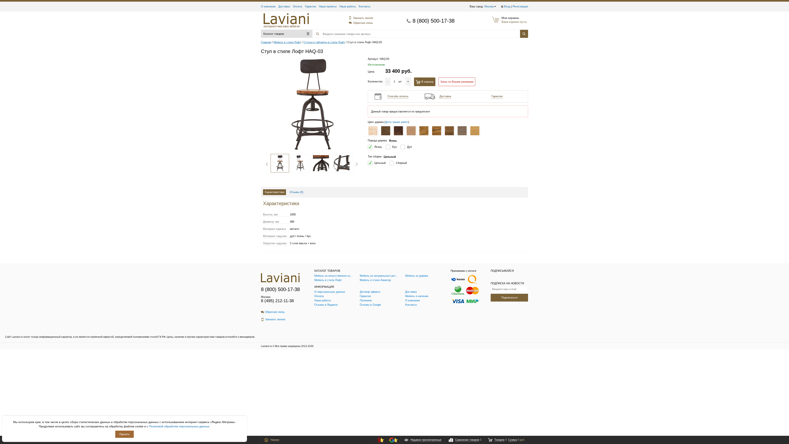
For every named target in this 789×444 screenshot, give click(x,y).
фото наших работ (396, 122)
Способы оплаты (398, 96)
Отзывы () (296, 192)
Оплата (297, 6)
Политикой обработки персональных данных (179, 426)
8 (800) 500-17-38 (433, 21)
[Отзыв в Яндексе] (379, 440)
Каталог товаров (273, 33)
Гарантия (497, 96)
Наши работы (347, 6)
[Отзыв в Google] (393, 440)
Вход (507, 6)
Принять (124, 434)
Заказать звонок (363, 18)
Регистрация (520, 6)
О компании (268, 6)
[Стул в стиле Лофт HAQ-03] (312, 104)
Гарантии (310, 6)
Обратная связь (363, 22)
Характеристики (274, 192)
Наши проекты (328, 6)
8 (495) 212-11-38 (277, 300)
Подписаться (509, 297)
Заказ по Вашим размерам (456, 81)
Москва (489, 6)
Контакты (364, 6)
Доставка (284, 6)
